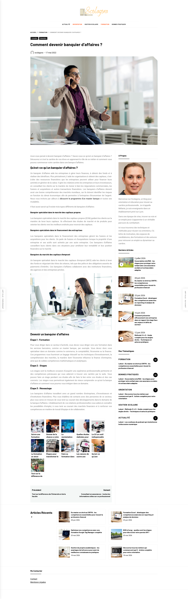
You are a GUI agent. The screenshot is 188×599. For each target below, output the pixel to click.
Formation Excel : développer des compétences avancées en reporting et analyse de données (146, 301)
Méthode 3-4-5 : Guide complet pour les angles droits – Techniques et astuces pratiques (144, 338)
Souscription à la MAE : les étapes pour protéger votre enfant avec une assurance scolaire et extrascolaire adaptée (145, 265)
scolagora (39, 52)
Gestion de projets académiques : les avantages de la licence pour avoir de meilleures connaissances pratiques (85, 550)
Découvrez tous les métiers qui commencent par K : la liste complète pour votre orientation (136, 396)
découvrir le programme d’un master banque (80, 198)
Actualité (66, 24)
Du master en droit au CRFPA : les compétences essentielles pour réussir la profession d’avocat (146, 284)
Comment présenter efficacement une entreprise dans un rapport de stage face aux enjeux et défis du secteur (146, 320)
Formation (105, 24)
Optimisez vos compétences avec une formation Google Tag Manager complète (86, 531)
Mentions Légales (38, 582)
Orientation (77, 24)
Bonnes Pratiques (119, 24)
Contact (33, 579)
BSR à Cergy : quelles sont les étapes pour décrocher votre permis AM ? (137, 531)
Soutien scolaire (91, 24)
